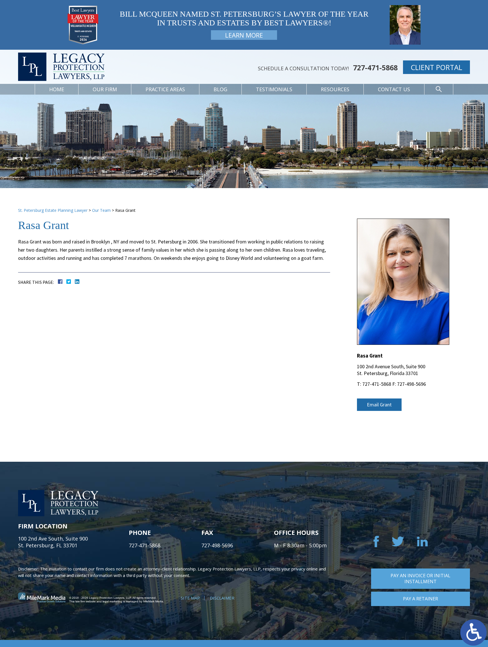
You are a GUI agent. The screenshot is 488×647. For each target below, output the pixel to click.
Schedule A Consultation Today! (303, 68)
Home (56, 89)
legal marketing (112, 601)
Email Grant (379, 404)
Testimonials (274, 89)
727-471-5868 (375, 67)
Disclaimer (222, 598)
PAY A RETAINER (420, 599)
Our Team (101, 210)
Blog (220, 89)
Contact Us (394, 89)
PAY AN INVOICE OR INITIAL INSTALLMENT (420, 578)
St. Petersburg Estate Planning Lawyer (53, 210)
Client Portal (436, 67)
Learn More (244, 35)
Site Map (190, 598)
